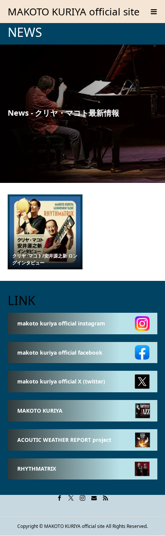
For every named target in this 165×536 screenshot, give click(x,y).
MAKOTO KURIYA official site (74, 11)
